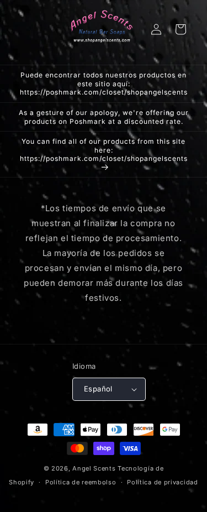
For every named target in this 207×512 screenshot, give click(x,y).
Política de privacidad (162, 482)
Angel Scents (93, 468)
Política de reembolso (80, 482)
